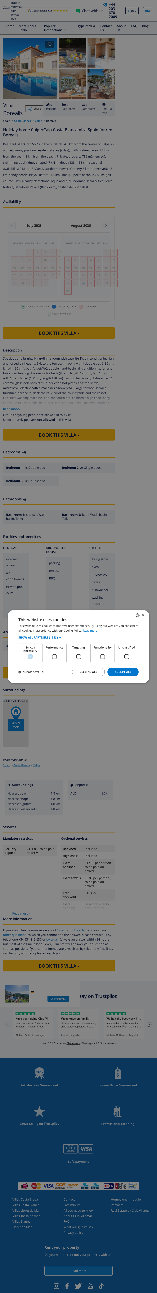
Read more (90, 630)
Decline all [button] (88, 672)
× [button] (142, 615)
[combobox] (138, 615)
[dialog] (78, 646)
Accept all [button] (123, 672)
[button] (78, 637)
